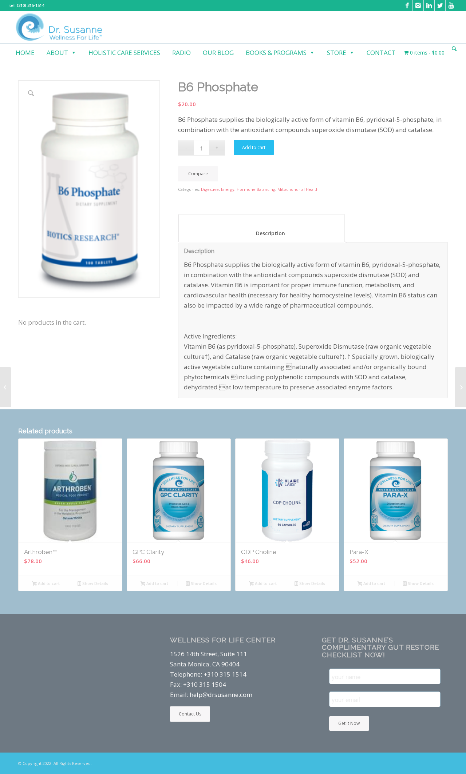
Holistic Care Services (124, 52)
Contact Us (190, 714)
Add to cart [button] (48, 583)
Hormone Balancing (256, 189)
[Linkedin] (429, 5)
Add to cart (253, 147)
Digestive (210, 189)
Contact (381, 52)
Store (336, 52)
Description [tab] (261, 233)
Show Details (94, 583)
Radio (181, 52)
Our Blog (218, 52)
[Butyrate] (5, 387)
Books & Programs (276, 52)
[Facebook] (407, 5)
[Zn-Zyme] (460, 387)
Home (25, 52)
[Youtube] (451, 5)
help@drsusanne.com (221, 694)
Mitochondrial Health (298, 189)
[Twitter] (440, 5)
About (57, 52)
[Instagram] (418, 5)
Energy (227, 189)
